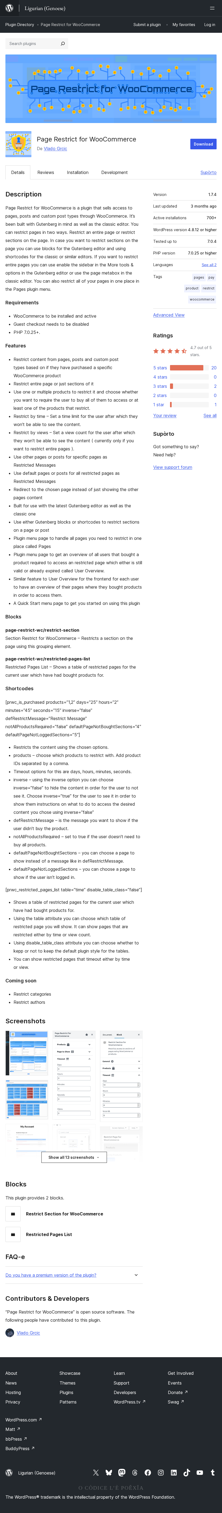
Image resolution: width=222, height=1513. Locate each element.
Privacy (12, 1402)
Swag (176, 1402)
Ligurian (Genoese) (37, 1473)
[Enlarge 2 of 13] (41, 1087)
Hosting (13, 1392)
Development (114, 172)
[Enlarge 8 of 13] (88, 1131)
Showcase (70, 1373)
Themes (68, 1383)
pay (211, 277)
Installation (78, 172)
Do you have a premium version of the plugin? (50, 1275)
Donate (178, 1392)
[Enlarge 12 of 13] (135, 1133)
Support (121, 1383)
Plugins (66, 1392)
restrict (208, 288)
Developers (125, 1392)
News (11, 1383)
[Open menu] (213, 8)
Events (175, 1383)
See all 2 (209, 265)
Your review (165, 415)
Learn (119, 1373)
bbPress (16, 1439)
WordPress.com (23, 1419)
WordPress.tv (130, 1402)
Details (18, 172)
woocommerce (202, 299)
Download (203, 144)
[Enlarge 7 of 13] (88, 1038)
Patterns (68, 1402)
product (192, 288)
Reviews (45, 172)
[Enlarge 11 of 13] (135, 1038)
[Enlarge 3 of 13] (41, 1131)
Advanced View (169, 315)
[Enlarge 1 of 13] (41, 1038)
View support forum (172, 467)
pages (199, 277)
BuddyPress (20, 1448)
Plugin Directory (19, 24)
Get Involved (181, 1373)
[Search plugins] (62, 43)
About (11, 1373)
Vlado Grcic (55, 148)
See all (210, 415)
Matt (13, 1429)
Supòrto (209, 172)
